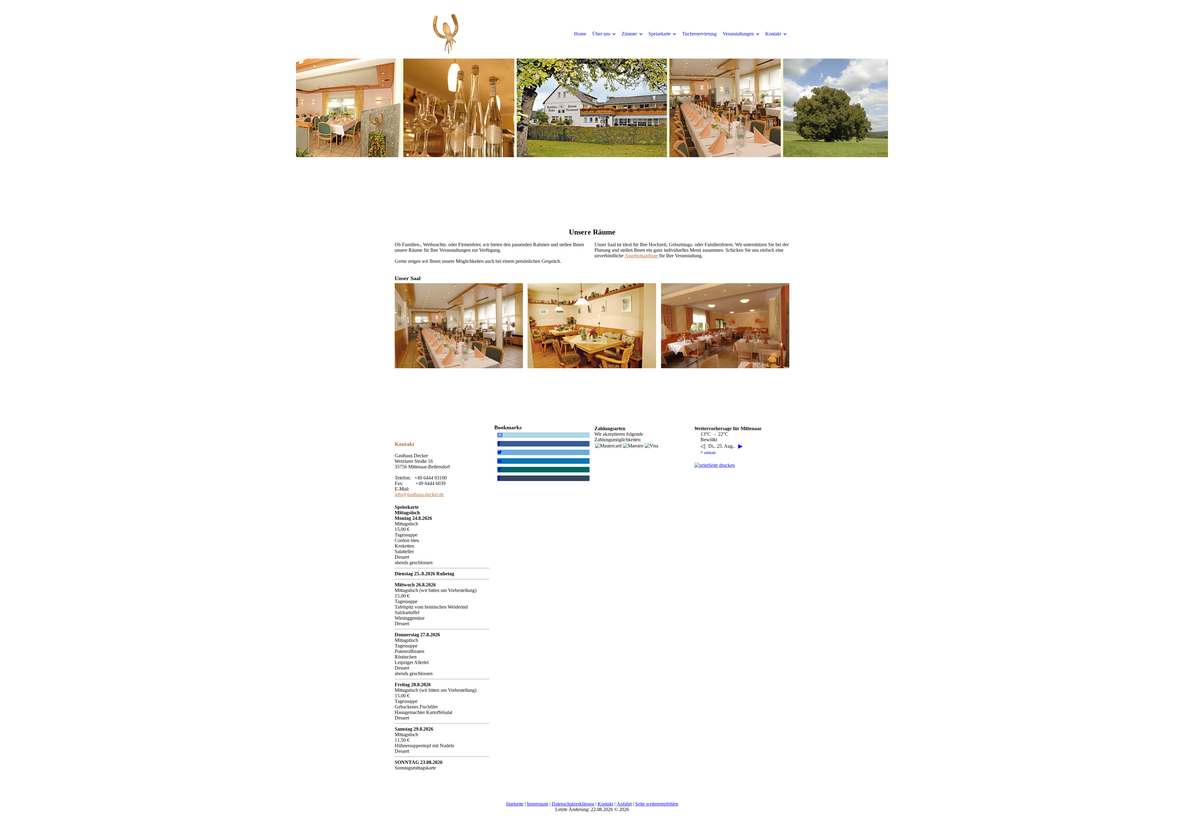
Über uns (601, 33)
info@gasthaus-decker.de (419, 494)
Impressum (537, 803)
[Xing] (499, 469)
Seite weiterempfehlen (656, 803)
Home (580, 33)
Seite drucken (721, 465)
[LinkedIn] (499, 460)
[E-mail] (499, 435)
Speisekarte (659, 33)
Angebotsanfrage (642, 255)
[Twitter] (499, 452)
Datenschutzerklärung (573, 803)
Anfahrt (624, 803)
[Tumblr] (498, 478)
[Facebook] (498, 443)
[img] (445, 33)
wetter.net (710, 452)
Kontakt (773, 33)
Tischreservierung (699, 33)
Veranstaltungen (738, 33)
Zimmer (629, 33)
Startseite (515, 803)
